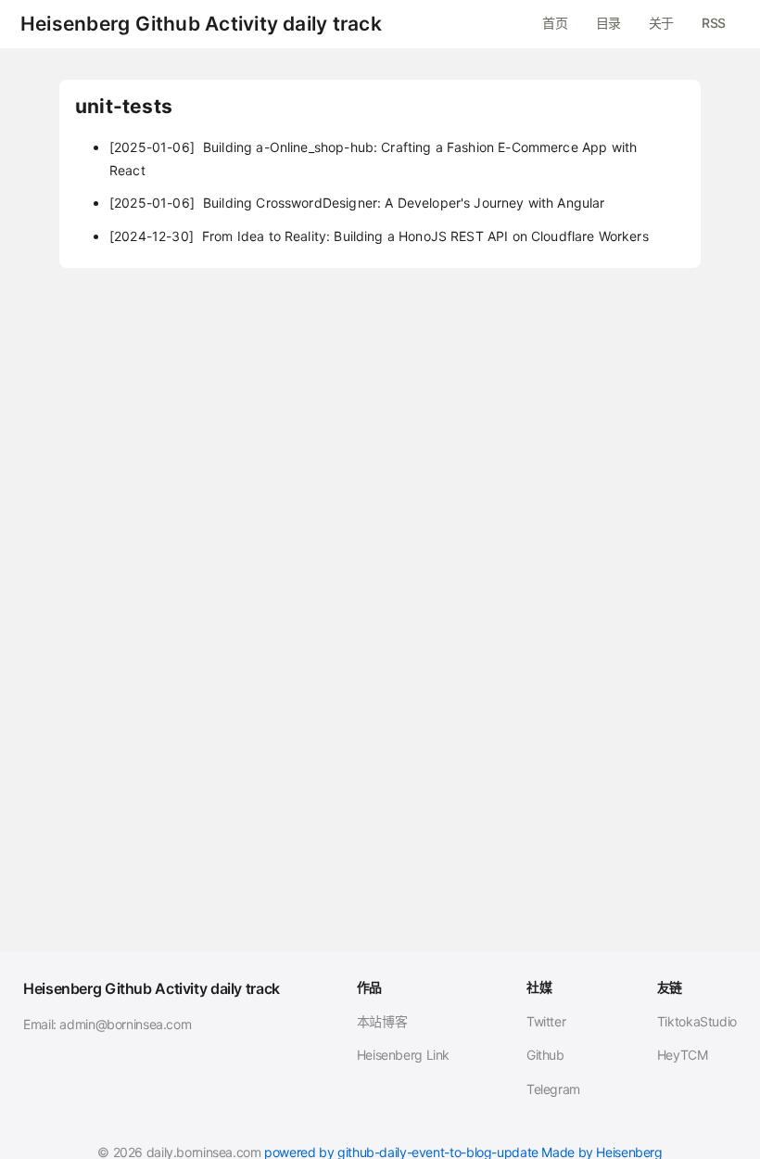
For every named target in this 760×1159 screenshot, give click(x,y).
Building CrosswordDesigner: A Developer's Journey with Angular (357, 202)
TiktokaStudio (697, 1021)
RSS (714, 23)
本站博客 (382, 1021)
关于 (661, 23)
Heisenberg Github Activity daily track (201, 24)
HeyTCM (682, 1055)
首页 (554, 23)
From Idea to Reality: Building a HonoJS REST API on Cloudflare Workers (379, 236)
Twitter (545, 1021)
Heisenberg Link (403, 1055)
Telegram (553, 1089)
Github (545, 1055)
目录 (608, 23)
